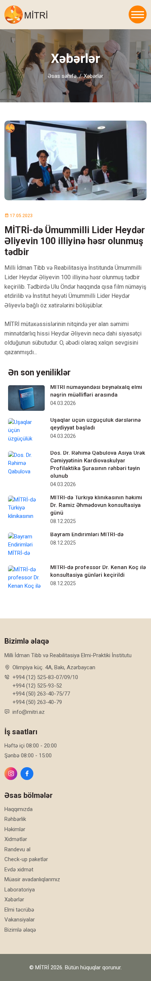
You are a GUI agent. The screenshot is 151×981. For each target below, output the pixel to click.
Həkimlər (14, 829)
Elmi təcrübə (19, 909)
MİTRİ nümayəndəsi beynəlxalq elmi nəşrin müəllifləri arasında (96, 391)
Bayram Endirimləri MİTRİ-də (87, 534)
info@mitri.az (28, 712)
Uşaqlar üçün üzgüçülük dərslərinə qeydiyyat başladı (95, 424)
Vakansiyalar (19, 919)
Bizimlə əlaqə (20, 930)
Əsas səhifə (62, 76)
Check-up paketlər (26, 859)
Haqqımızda (18, 809)
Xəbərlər (93, 76)
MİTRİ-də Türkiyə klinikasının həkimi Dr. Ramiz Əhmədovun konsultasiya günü (96, 505)
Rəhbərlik (15, 819)
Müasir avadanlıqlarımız (32, 879)
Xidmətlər (15, 839)
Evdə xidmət (18, 869)
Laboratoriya (19, 889)
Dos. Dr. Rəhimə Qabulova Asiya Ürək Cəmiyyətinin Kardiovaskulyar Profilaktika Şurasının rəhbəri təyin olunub (97, 464)
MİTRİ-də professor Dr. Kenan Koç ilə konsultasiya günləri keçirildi (98, 571)
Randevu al (17, 849)
